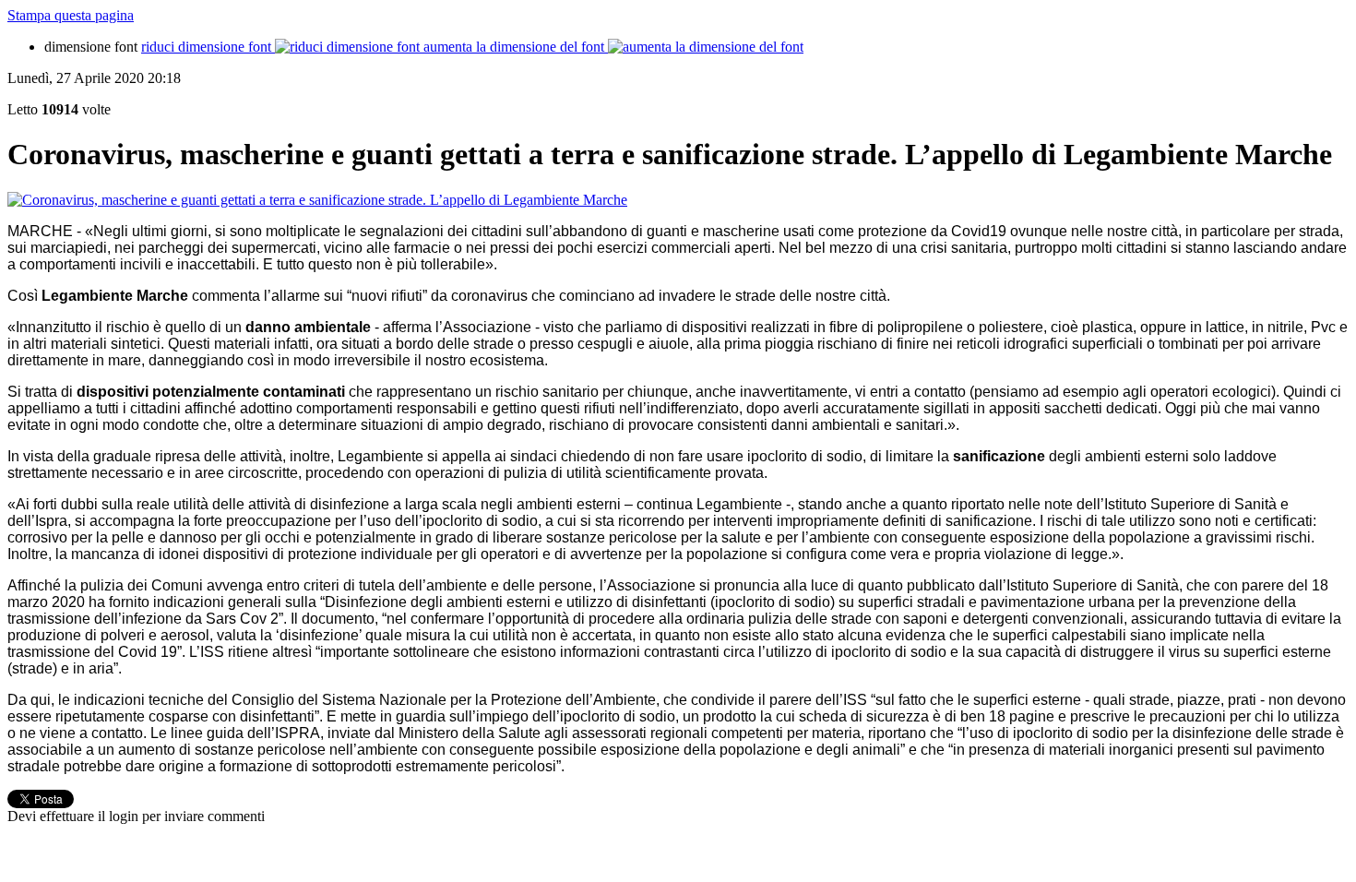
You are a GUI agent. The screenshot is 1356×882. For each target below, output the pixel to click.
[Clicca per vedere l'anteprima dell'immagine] (317, 200)
